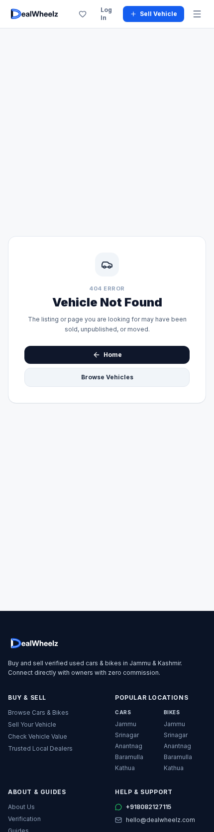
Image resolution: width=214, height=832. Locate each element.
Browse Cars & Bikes (38, 712)
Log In (106, 13)
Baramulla (129, 757)
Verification (24, 819)
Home (113, 354)
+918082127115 (148, 807)
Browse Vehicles (107, 377)
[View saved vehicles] (83, 14)
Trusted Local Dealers (40, 748)
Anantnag (128, 746)
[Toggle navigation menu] (197, 14)
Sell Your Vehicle (32, 724)
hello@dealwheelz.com (160, 820)
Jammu (125, 724)
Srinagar (127, 735)
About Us (21, 807)
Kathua (125, 768)
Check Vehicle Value (37, 736)
